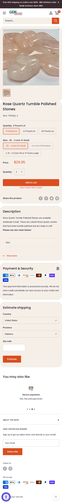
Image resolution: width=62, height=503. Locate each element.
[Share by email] (57, 198)
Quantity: (7, 172)
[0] (57, 13)
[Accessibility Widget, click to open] (6, 497)
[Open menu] (4, 13)
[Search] (55, 21)
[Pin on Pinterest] (46, 198)
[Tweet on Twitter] (52, 198)
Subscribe (12, 451)
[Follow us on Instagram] (10, 469)
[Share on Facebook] (41, 198)
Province (7, 327)
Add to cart (31, 182)
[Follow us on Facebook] (5, 469)
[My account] (50, 13)
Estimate (12, 359)
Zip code (7, 341)
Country (7, 314)
